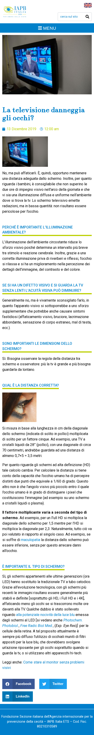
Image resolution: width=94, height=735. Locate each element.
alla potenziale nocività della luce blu (45, 615)
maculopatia (30, 540)
